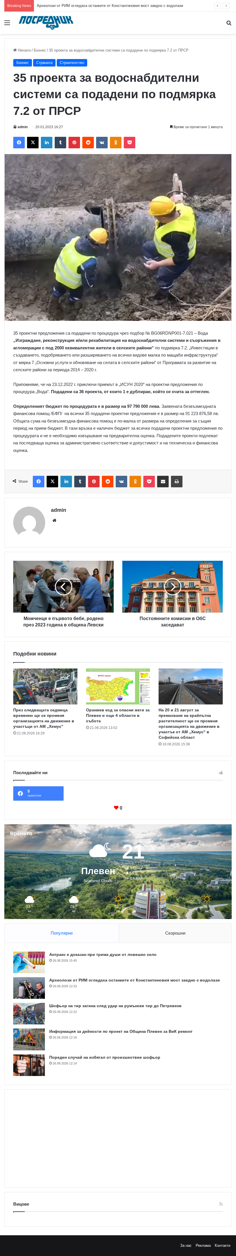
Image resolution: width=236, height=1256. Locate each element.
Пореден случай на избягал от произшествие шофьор (104, 1057)
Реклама (203, 1245)
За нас (186, 1245)
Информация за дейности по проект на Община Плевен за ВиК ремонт (121, 1031)
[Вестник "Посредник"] (46, 23)
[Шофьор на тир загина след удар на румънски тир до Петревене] (29, 1013)
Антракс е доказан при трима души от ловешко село (103, 954)
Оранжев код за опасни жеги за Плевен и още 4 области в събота (118, 715)
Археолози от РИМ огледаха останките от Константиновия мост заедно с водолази (134, 980)
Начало (24, 50)
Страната (44, 62)
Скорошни (175, 933)
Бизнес (40, 50)
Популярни (62, 933)
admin (23, 127)
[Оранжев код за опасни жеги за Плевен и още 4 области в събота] (118, 686)
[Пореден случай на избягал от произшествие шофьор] (29, 1065)
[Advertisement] (118, 1138)
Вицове (21, 1204)
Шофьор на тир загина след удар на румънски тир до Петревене (93, 5)
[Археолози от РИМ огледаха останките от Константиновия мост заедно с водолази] (29, 988)
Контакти (222, 1245)
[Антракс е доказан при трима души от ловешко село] (29, 962)
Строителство (72, 62)
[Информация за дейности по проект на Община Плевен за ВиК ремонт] (29, 1039)
